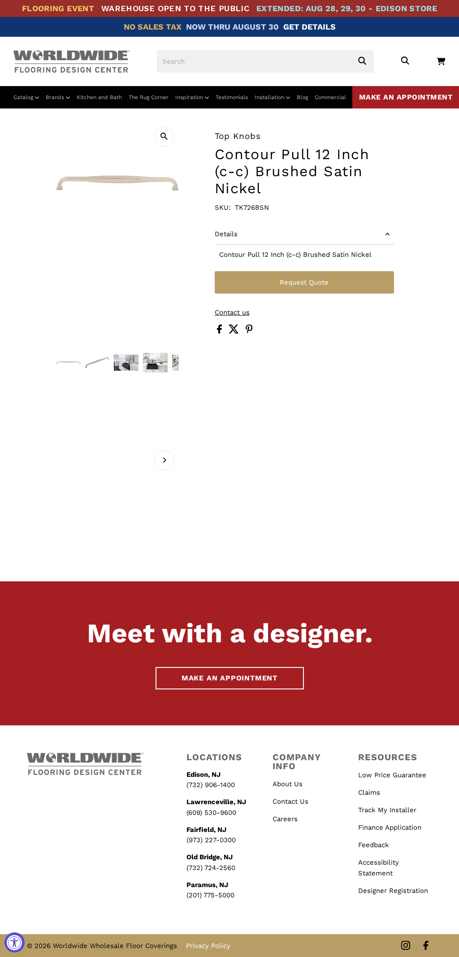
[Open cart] (441, 61)
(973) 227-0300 (211, 840)
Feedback (373, 845)
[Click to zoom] (164, 136)
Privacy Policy (208, 946)
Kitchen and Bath (99, 97)
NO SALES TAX (153, 26)
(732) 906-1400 (210, 785)
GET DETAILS (309, 26)
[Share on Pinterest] (249, 331)
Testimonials (232, 97)
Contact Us (290, 801)
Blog (302, 97)
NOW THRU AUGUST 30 (232, 26)
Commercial (330, 97)
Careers (285, 819)
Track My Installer (387, 810)
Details (226, 234)
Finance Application (389, 827)
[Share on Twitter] (235, 331)
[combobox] (265, 61)
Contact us (232, 312)
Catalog (24, 97)
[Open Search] (405, 61)
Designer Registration (393, 891)
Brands (56, 97)
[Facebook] (426, 946)
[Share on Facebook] (220, 331)
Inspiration (190, 97)
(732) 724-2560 (210, 868)
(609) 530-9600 (211, 813)
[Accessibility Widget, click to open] (14, 942)
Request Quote (304, 282)
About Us (288, 784)
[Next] (164, 460)
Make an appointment (406, 97)
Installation (270, 97)
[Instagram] (405, 946)
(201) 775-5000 (210, 895)
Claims (369, 792)
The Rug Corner (149, 97)
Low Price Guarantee (392, 775)
